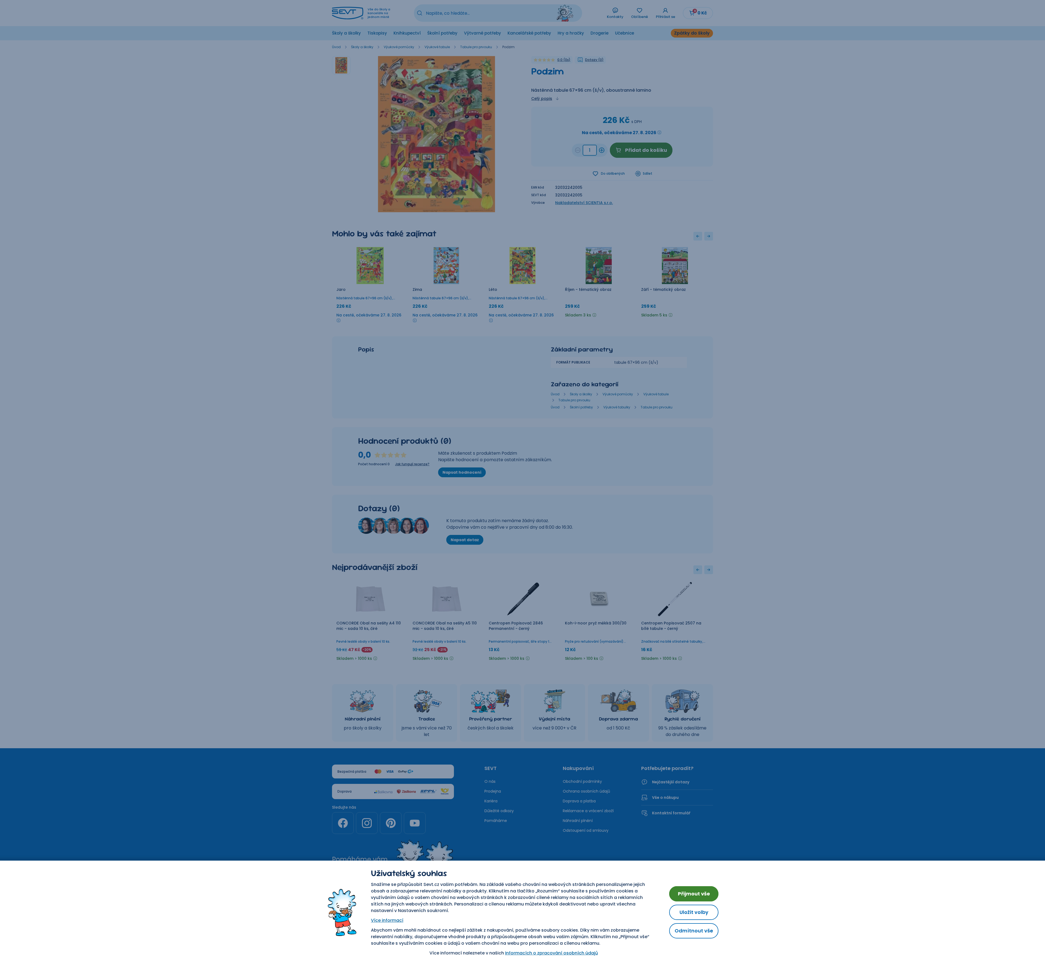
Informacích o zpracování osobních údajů (551, 953)
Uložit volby (694, 912)
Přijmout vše (694, 893)
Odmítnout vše (694, 930)
